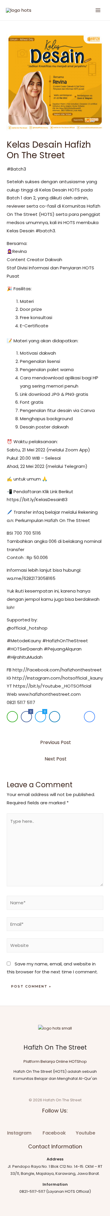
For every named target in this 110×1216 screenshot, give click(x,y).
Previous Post (55, 742)
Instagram (19, 1133)
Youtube (85, 1133)
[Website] (55, 946)
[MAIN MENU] (98, 10)
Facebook (54, 1133)
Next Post (56, 758)
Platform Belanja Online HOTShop (55, 1061)
